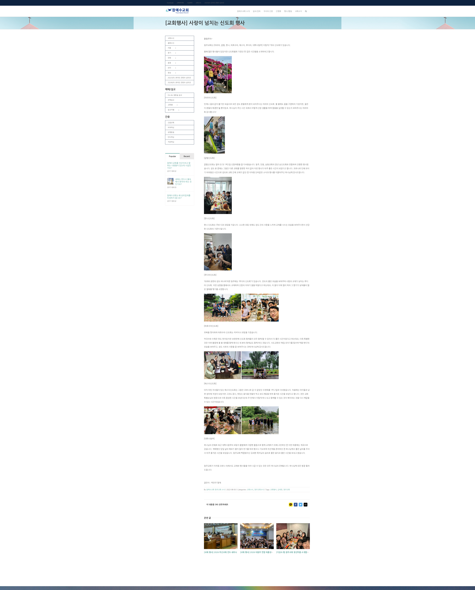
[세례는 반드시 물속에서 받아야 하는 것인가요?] (170, 180)
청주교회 (286, 489)
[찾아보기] (306, 11)
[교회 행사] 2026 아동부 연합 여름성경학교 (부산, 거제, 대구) (266, 552)
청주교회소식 (259, 489)
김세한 (280, 489)
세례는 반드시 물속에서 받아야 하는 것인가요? (183, 181)
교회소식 (250, 489)
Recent (187, 156)
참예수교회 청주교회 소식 (215, 489)
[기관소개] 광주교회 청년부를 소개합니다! (294, 552)
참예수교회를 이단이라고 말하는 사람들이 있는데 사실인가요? (179, 165)
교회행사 (273, 489)
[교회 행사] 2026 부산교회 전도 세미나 (220, 552)
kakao (291, 504)
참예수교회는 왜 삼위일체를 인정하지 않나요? (178, 196)
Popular (172, 156)
